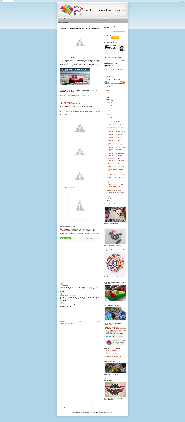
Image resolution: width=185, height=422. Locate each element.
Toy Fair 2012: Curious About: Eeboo (114, 158)
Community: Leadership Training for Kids (114, 356)
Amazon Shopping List (63, 22)
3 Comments (74, 239)
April (108, 114)
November (109, 102)
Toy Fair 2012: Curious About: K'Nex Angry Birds (116, 152)
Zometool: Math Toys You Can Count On (113, 358)
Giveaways (87, 18)
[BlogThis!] (89, 238)
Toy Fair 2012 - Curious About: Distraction (115, 184)
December (109, 100)
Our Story (94, 18)
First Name (110, 33)
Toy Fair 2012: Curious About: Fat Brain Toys (115, 157)
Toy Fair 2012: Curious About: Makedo (114, 136)
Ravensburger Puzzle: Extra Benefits (114, 190)
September (109, 105)
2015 (107, 94)
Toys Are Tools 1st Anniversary (111, 350)
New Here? (80, 18)
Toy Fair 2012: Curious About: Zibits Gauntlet (115, 160)
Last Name (110, 35)
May (108, 112)
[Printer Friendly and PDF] (65, 238)
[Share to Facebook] (92, 238)
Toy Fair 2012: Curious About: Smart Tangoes (115, 153)
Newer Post (62, 321)
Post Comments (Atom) (69, 323)
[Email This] (88, 238)
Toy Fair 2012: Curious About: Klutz (113, 140)
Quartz (59, 20)
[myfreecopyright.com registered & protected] (69, 407)
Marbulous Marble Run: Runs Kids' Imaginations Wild (113, 122)
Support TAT (73, 18)
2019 (107, 89)
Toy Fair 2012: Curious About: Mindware (114, 162)
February (108, 117)
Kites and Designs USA (67, 102)
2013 (107, 97)
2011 (107, 200)
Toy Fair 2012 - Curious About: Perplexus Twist (116, 180)
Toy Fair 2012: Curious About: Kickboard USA (115, 129)
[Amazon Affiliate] (114, 66)
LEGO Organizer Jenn (103, 20)
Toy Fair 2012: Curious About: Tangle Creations (116, 147)
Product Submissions (111, 18)
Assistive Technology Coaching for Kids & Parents (74, 20)
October (108, 104)
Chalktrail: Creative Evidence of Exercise (113, 355)
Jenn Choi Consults (92, 20)
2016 (107, 92)
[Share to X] (90, 238)
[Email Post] (85, 238)
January (108, 198)
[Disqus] (80, 262)
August (108, 107)
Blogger (110, 412)
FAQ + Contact (101, 18)
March (108, 115)
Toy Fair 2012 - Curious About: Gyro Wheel (115, 186)
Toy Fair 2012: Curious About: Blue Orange (115, 155)
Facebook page (84, 229)
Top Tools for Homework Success (112, 352)
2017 (107, 90)
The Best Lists (113, 20)
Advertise (120, 18)
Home (80, 321)
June (108, 110)
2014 (107, 95)
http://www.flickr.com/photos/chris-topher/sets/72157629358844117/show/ (75, 95)
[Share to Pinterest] (93, 238)
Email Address (109, 30)
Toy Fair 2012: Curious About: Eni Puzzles (115, 134)
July (108, 109)
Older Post (98, 321)
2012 (107, 99)
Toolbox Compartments (63, 18)
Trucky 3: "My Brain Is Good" (111, 353)
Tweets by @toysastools (109, 76)
